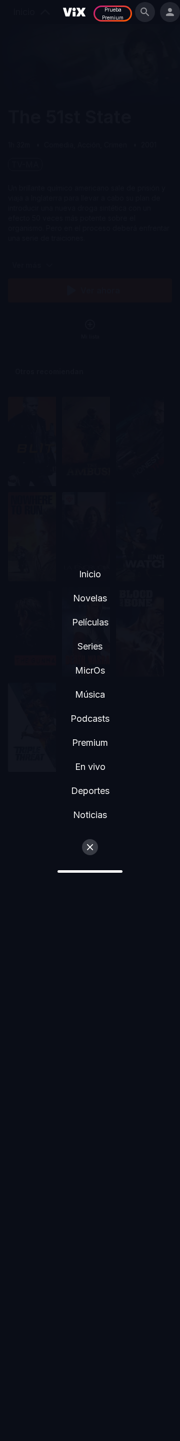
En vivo (90, 766)
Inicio (90, 574)
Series (90, 646)
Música (90, 694)
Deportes (90, 790)
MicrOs (90, 670)
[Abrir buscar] (145, 12)
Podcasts (90, 718)
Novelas (90, 598)
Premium (90, 742)
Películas (90, 622)
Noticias (90, 815)
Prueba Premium (113, 14)
